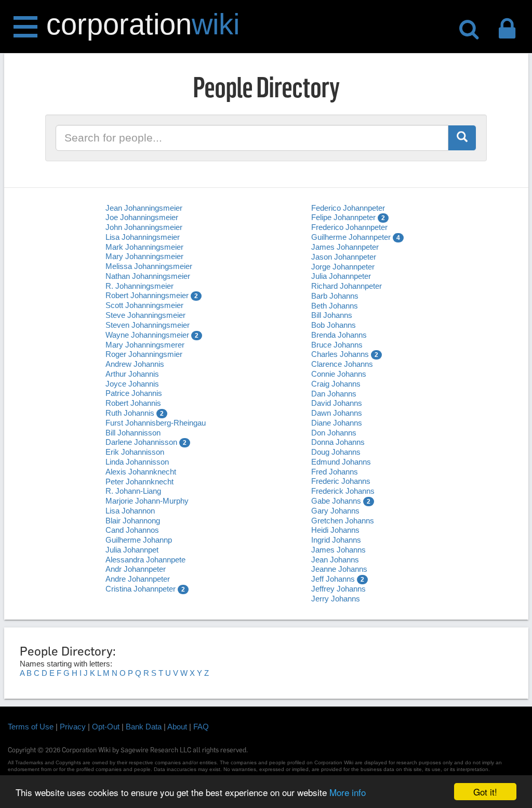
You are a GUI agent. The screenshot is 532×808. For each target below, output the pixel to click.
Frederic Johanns (340, 481)
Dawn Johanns (336, 412)
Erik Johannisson (134, 451)
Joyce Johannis (132, 383)
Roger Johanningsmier (143, 354)
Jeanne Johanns (339, 569)
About (177, 726)
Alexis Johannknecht (140, 471)
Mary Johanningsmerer (144, 344)
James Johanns (338, 549)
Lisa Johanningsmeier (142, 237)
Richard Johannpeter (346, 285)
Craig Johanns (336, 383)
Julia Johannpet (131, 549)
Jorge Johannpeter (343, 266)
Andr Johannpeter (135, 569)
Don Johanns (333, 432)
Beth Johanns (334, 305)
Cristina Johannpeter (140, 588)
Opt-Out (105, 726)
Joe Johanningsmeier (141, 217)
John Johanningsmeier (143, 227)
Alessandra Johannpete (145, 559)
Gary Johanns (335, 510)
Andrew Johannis (134, 364)
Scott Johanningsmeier (144, 305)
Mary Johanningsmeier (144, 256)
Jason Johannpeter (343, 256)
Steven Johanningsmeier (147, 324)
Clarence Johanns (342, 364)
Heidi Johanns (335, 529)
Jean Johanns (335, 559)
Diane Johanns (336, 422)
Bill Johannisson (133, 432)
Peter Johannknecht (139, 481)
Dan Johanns (333, 393)
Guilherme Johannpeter (351, 237)
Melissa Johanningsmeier (148, 266)
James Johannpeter (345, 246)
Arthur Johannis (132, 373)
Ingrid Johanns (336, 539)
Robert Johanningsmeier (147, 295)
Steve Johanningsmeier (145, 315)
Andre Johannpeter (137, 578)
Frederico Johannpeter (349, 227)
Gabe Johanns (336, 500)
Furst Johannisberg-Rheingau (155, 422)
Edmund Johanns (341, 461)
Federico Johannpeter (348, 207)
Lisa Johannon (130, 510)
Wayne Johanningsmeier (147, 334)
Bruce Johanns (337, 344)
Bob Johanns (333, 324)
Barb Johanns (334, 295)
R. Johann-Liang (133, 490)
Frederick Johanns (343, 490)
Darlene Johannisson (141, 442)
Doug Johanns (336, 451)
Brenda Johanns (339, 334)
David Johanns (336, 403)
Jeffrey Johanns (338, 588)
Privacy (73, 726)
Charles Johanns (340, 354)
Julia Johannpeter (341, 276)
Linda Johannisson (137, 461)
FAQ (201, 726)
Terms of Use (31, 726)
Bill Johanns (331, 315)
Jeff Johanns (333, 578)
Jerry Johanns (335, 598)
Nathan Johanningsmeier (147, 276)
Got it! (485, 791)
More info (347, 792)
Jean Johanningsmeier (143, 207)
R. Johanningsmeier (139, 285)
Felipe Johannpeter (343, 217)
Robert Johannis (133, 403)
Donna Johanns (338, 442)
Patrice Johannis (133, 393)
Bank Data (144, 726)
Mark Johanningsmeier (144, 246)
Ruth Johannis (129, 412)
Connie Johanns (338, 373)
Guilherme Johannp (138, 539)
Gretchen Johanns (342, 520)
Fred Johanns (334, 471)
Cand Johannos (132, 529)
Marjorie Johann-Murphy (147, 500)
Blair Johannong (132, 520)
